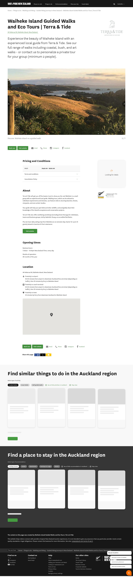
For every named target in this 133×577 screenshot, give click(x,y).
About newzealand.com (55, 560)
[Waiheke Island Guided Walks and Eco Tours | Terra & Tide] (111, 28)
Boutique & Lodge (46, 466)
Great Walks (24, 385)
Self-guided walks (37, 385)
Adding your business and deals (57, 562)
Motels (57, 466)
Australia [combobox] (120, 4)
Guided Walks (13, 385)
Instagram (13, 560)
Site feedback (32, 558)
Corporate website (81, 567)
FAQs (49, 558)
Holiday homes (13, 466)
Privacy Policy (52, 569)
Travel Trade (79, 562)
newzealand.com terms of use (82, 541)
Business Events (80, 564)
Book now (12, 148)
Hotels (24, 466)
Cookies (50, 571)
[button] (38, 4)
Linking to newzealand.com (56, 564)
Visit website (23, 148)
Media (77, 558)
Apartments (33, 466)
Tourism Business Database (84, 569)
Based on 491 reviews (110, 196)
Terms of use (52, 567)
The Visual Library (81, 560)
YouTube (12, 564)
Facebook (12, 562)
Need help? (31, 560)
